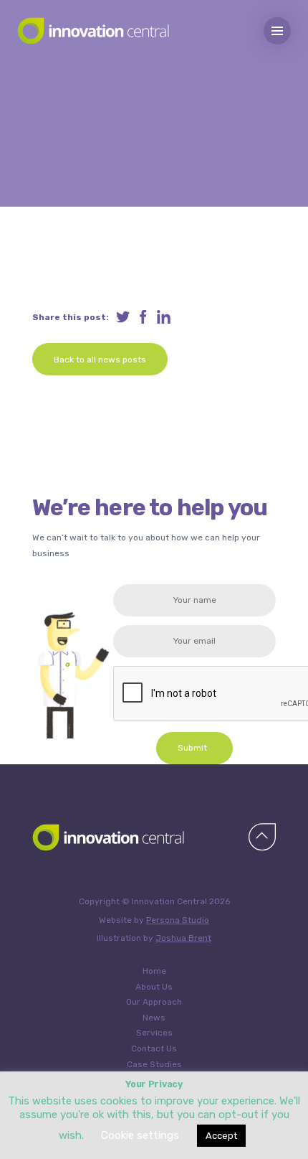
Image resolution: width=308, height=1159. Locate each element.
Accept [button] (221, 1135)
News (154, 1018)
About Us (154, 987)
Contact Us (154, 1048)
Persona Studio (177, 920)
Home (154, 971)
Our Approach (154, 1002)
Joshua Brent (183, 938)
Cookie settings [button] (140, 1135)
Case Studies (154, 1064)
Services (154, 1033)
